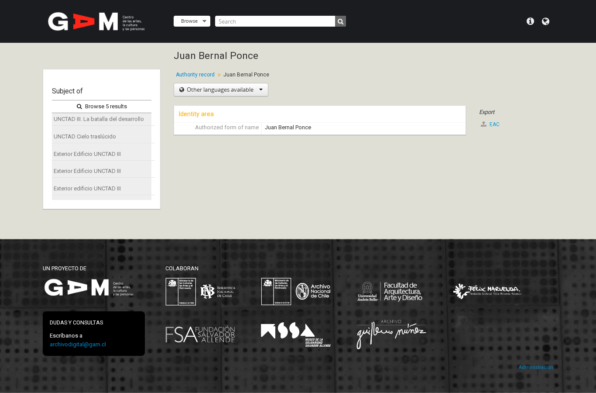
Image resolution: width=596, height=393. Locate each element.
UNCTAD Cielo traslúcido (85, 136)
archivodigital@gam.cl (78, 344)
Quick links (530, 21)
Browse (189, 20)
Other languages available (220, 89)
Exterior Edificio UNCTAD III (87, 154)
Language (545, 21)
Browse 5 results (105, 106)
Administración (535, 367)
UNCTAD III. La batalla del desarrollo (99, 119)
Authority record (195, 75)
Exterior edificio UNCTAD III (87, 188)
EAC (494, 124)
